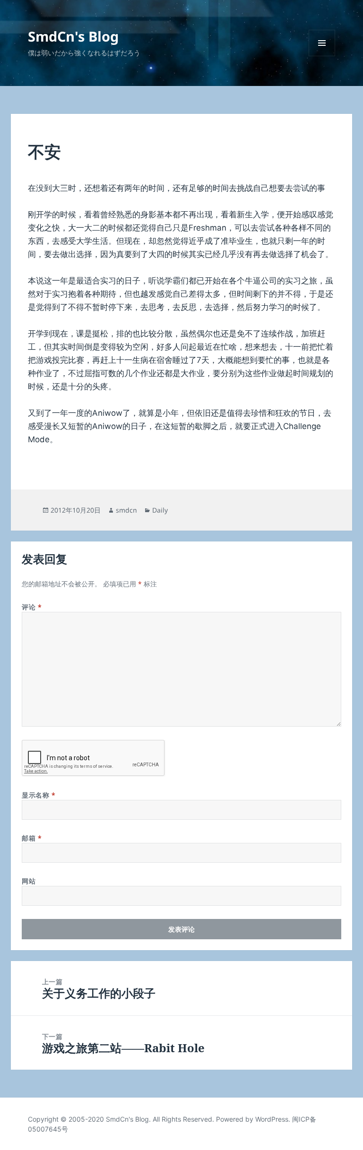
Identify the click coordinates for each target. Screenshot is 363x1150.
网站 (28, 880)
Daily (160, 510)
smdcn (126, 510)
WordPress (271, 1119)
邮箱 (32, 837)
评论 (32, 606)
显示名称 (38, 794)
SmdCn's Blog (73, 36)
